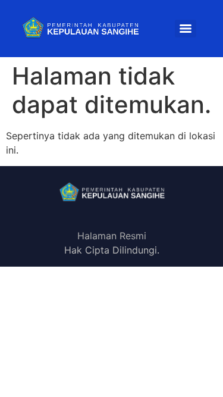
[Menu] (185, 28)
